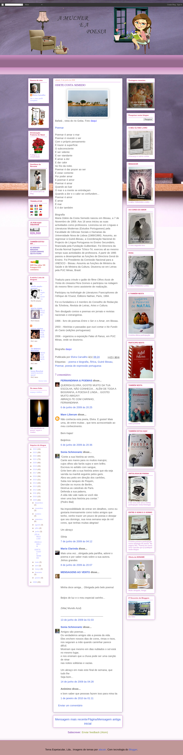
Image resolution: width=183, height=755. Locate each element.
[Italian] (37, 209)
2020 (35, 463)
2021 (35, 459)
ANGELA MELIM (37, 544)
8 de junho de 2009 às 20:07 (76, 565)
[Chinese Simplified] (41, 215)
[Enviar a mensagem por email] (109, 357)
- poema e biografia (77, 361)
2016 (35, 476)
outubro (38, 514)
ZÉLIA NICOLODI (37, 536)
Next (151, 95)
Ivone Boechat (37, 371)
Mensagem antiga (109, 719)
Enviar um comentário (70, 705)
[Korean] (32, 215)
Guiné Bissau (105, 361)
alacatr (102, 749)
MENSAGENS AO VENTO (75, 572)
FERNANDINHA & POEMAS (76, 380)
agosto (38, 525)
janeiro (38, 578)
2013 (35, 486)
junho (37, 531)
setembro (38, 519)
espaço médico (36, 392)
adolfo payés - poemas (37, 287)
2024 (35, 449)
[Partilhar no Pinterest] (118, 357)
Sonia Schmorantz (71, 452)
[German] (41, 206)
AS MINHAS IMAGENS (35, 249)
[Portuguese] (37, 212)
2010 (35, 496)
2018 (35, 469)
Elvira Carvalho (39, 95)
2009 (35, 500)
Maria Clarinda (69, 548)
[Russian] (32, 212)
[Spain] (32, 209)
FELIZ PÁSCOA (42, 313)
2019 (35, 466)
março (37, 569)
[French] (37, 206)
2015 (35, 480)
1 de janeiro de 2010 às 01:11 (77, 698)
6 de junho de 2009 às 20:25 (76, 407)
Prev (130, 95)
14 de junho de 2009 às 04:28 (77, 681)
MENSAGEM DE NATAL (42, 335)
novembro (39, 508)
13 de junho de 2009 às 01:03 (77, 619)
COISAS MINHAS (37, 252)
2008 (35, 582)
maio (37, 562)
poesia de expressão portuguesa (83, 365)
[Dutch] (41, 209)
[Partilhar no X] (113, 357)
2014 (35, 483)
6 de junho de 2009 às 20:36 (76, 444)
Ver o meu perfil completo (36, 99)
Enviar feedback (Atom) (95, 732)
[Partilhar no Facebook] (116, 357)
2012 (35, 490)
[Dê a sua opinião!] (111, 357)
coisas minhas (37, 329)
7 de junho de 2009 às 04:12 (76, 541)
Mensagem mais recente (71, 719)
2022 (35, 456)
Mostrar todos (43, 381)
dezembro (39, 503)
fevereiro (38, 572)
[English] (32, 206)
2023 (35, 452)
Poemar (59, 127)
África (93, 361)
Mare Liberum (69, 414)
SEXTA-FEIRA (35, 254)
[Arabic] (37, 215)
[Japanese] (41, 212)
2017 (35, 473)
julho (37, 528)
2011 (35, 493)
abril (37, 566)
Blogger (133, 749)
